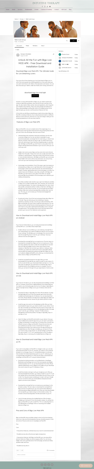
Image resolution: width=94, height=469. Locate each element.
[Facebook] (42, 6)
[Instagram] (45, 6)
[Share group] (78, 40)
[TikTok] (47, 6)
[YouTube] (50, 6)
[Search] (67, 40)
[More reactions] (22, 450)
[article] (35, 255)
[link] (19, 45)
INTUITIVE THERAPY (46, 3)
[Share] (53, 54)
